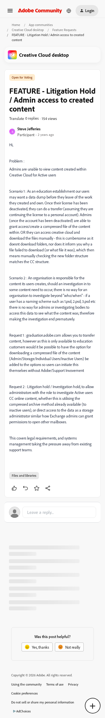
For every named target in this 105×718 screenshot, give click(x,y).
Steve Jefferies (29, 128)
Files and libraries (24, 475)
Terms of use (55, 684)
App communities (41, 25)
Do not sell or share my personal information (42, 702)
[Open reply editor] (52, 512)
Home (16, 25)
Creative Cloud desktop (28, 30)
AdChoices (23, 711)
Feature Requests (64, 30)
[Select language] (68, 10)
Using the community (26, 684)
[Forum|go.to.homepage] (40, 10)
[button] (10, 12)
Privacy (73, 684)
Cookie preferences (24, 693)
